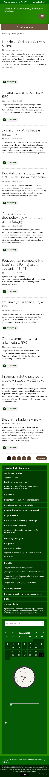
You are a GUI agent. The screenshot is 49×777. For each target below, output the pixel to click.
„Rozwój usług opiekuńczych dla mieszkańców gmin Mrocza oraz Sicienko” (24, 577)
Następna (41, 458)
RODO (7, 599)
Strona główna (16, 34)
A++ (25, 2)
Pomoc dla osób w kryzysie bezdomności (23, 594)
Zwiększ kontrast (38, 2)
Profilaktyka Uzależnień (15, 525)
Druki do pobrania (12, 588)
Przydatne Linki (11, 515)
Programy (9, 543)
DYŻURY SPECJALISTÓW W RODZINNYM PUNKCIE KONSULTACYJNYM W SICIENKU (22, 487)
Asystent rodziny (11, 478)
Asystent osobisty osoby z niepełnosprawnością (23, 552)
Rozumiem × (24, 774)
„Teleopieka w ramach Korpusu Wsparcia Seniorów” (24, 572)
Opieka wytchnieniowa (13, 548)
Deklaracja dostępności (15, 538)
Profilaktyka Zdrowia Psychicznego (20, 520)
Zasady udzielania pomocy (16, 468)
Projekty (8, 563)
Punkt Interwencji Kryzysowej (15, 482)
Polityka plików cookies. (28, 771)
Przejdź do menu (24, 27)
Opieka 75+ (8, 557)
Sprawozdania (11, 604)
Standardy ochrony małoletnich (19, 505)
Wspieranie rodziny (13, 473)
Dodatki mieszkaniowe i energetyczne (21, 499)
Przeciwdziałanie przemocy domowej (21, 510)
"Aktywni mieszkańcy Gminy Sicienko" (19, 567)
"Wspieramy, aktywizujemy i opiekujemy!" (20, 582)
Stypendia (9, 494)
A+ (22, 2)
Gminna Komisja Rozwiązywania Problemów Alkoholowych (21, 531)
